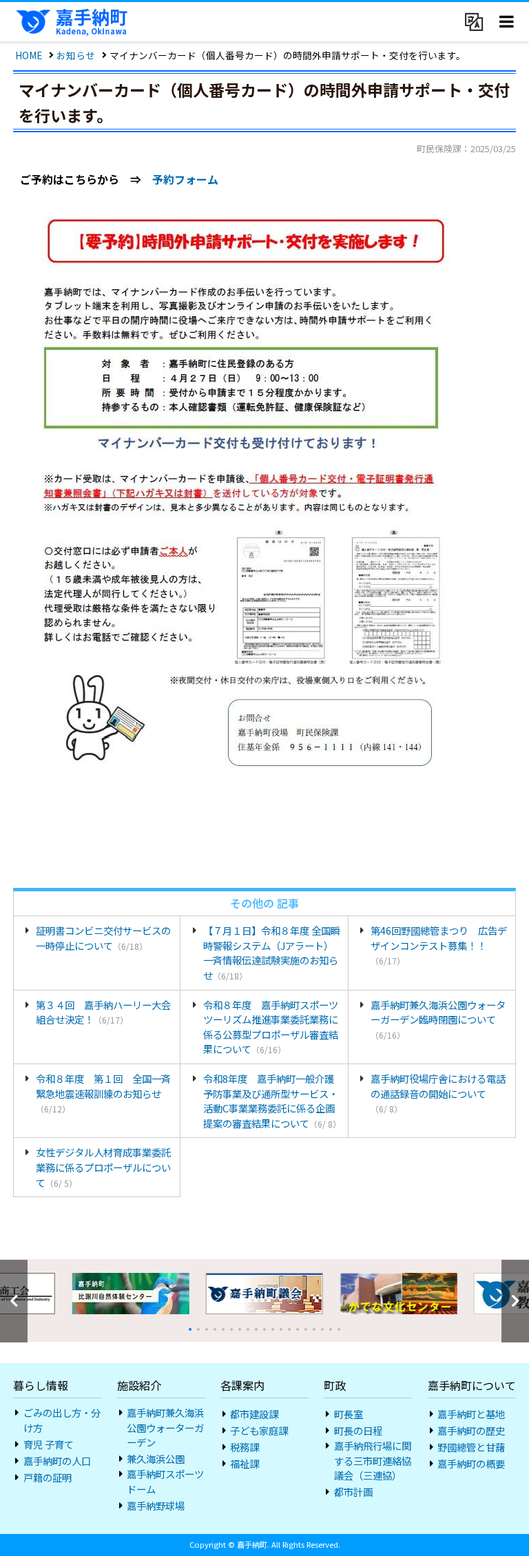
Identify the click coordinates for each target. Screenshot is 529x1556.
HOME (28, 55)
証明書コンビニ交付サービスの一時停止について (103, 938)
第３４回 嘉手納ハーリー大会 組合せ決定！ (108, 1012)
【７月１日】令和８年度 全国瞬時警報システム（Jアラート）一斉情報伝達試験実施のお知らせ (271, 952)
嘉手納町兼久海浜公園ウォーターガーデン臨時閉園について (438, 1019)
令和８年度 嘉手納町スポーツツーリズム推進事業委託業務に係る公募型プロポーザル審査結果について (270, 1027)
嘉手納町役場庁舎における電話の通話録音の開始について (438, 1092)
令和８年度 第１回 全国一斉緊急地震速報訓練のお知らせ (103, 1092)
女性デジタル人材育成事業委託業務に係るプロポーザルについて (103, 1167)
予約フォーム (185, 179)
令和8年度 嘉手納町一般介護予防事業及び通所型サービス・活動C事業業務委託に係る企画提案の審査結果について (272, 1100)
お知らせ (75, 55)
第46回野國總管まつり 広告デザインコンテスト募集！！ (439, 944)
